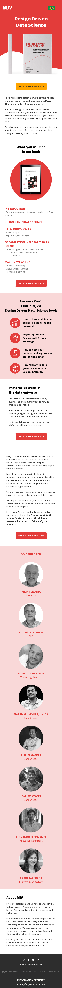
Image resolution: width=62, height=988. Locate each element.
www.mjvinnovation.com (31, 964)
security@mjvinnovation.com (31, 984)
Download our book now (31, 86)
